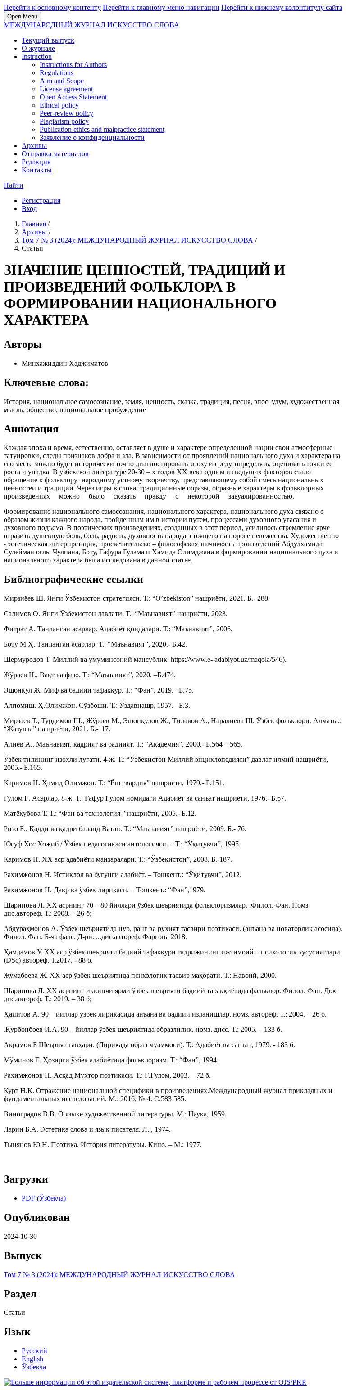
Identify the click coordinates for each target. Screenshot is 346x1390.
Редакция (36, 162)
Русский (34, 1350)
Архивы (34, 145)
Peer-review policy (66, 113)
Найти (13, 185)
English (32, 1359)
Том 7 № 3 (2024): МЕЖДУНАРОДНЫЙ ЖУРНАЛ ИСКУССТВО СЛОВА (138, 240)
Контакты (37, 170)
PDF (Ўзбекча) (44, 1198)
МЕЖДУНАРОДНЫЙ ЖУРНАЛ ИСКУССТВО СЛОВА (91, 25)
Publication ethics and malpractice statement (102, 129)
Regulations (56, 72)
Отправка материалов (55, 153)
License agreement (66, 89)
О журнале (38, 48)
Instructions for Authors (73, 64)
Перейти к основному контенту (52, 7)
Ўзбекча (34, 1367)
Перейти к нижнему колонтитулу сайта (281, 7)
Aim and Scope (62, 81)
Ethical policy (59, 105)
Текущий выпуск (48, 40)
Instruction (37, 56)
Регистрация (41, 200)
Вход (29, 208)
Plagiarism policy (64, 121)
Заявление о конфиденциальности (92, 137)
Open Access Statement (73, 97)
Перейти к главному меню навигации (161, 7)
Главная (35, 224)
